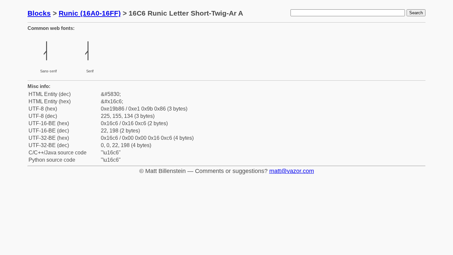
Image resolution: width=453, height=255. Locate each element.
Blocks (39, 13)
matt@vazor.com (291, 171)
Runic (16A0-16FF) (90, 13)
